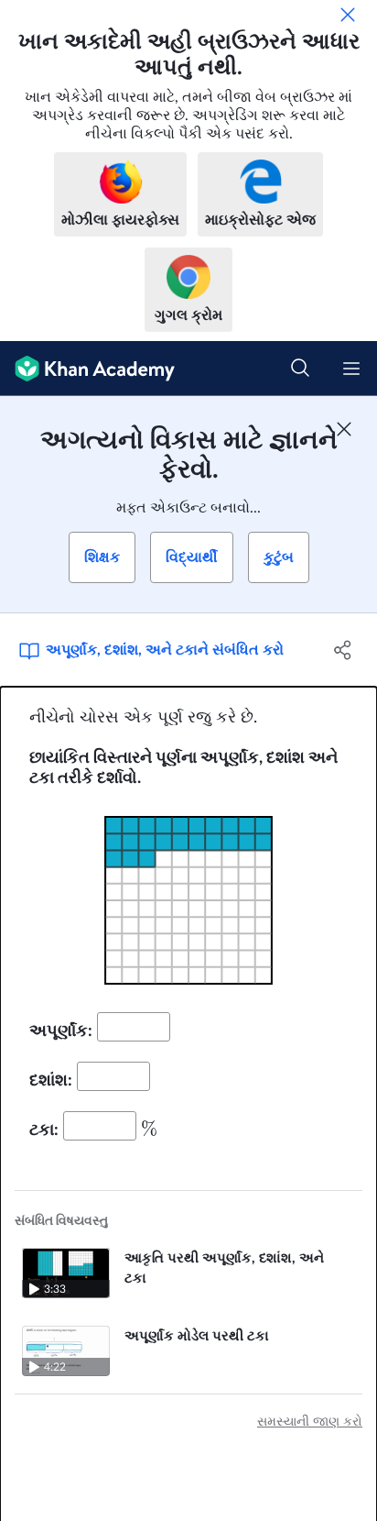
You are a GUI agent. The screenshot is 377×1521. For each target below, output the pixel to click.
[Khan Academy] (87, 368)
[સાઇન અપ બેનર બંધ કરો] (344, 429)
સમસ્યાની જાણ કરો (309, 1422)
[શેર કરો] (343, 650)
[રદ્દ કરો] (347, 14)
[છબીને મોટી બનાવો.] (188, 900)
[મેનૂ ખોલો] (351, 369)
